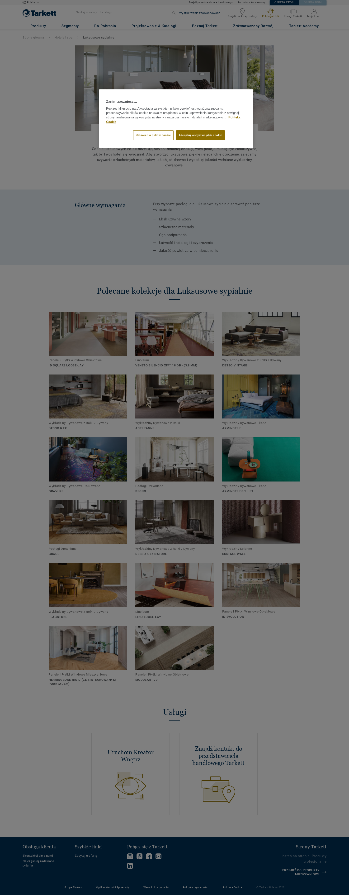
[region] (176, 118)
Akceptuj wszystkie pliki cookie (200, 135)
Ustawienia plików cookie (153, 135)
